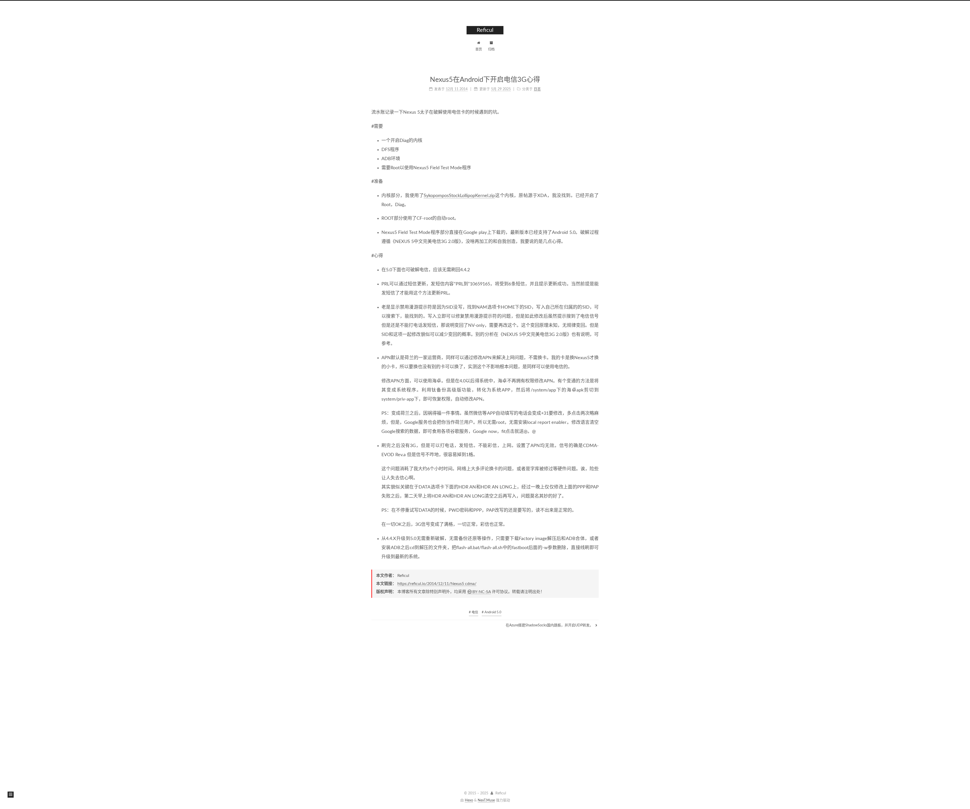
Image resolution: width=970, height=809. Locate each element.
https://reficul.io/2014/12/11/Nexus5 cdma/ (436, 584)
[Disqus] (485, 706)
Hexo (469, 800)
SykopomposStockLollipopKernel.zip (459, 195)
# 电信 (473, 612)
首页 (478, 49)
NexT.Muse (486, 800)
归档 (491, 49)
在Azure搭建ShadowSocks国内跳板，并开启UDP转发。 (550, 625)
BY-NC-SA (481, 592)
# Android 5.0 (491, 612)
